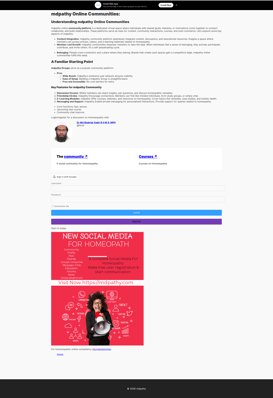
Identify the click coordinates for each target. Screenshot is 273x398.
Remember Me (61, 206)
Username (56, 183)
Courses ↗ (148, 156)
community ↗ (76, 156)
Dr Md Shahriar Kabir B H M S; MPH (96, 122)
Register (136, 221)
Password (56, 194)
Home (60, 354)
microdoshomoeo (101, 349)
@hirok (80, 125)
